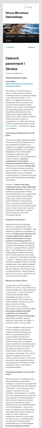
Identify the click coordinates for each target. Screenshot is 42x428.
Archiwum (31, 36)
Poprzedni (10, 47)
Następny (32, 47)
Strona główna (10, 36)
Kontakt (8, 40)
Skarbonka (21, 36)
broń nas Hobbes (11, 126)
